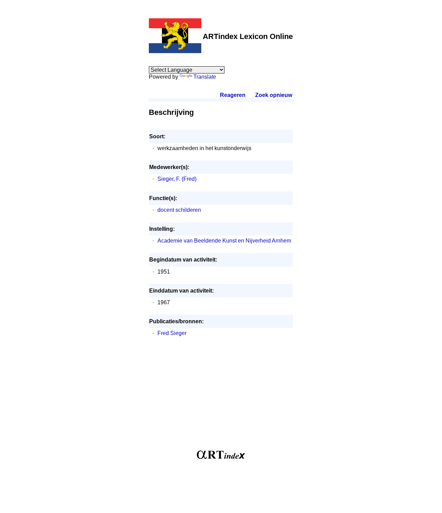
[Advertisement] (221, 397)
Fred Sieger (171, 333)
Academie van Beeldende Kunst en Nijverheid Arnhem (224, 241)
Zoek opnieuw (273, 95)
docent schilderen (179, 210)
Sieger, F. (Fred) (176, 179)
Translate (204, 77)
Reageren (233, 95)
